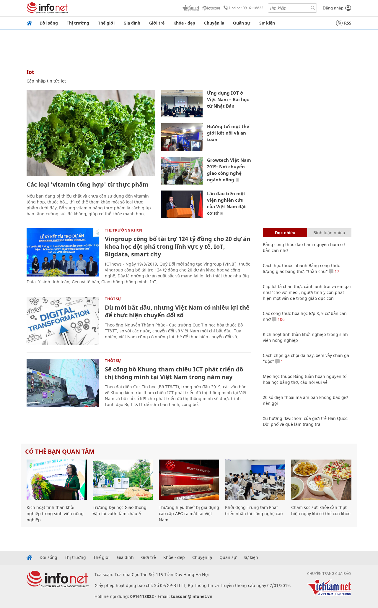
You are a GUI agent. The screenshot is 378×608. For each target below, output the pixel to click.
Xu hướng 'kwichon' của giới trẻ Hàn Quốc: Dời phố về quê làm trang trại (305, 421)
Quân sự (241, 23)
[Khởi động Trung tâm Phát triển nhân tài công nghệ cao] (255, 480)
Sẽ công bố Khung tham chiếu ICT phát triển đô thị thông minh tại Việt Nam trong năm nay (174, 373)
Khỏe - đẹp (184, 23)
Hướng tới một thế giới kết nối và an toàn (228, 132)
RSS (347, 23)
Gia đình (131, 23)
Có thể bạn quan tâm (59, 451)
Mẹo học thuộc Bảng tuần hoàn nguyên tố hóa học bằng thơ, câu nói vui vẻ (304, 379)
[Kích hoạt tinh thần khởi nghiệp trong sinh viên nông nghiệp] (57, 480)
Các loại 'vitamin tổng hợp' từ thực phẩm (88, 184)
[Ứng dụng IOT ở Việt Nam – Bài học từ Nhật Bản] (182, 103)
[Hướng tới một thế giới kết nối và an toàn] (182, 137)
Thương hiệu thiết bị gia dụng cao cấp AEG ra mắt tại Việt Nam (189, 513)
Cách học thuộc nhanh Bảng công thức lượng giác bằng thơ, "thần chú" (301, 268)
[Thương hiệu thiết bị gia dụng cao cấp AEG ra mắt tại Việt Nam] (189, 480)
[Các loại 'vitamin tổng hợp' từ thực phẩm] (91, 133)
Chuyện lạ (214, 23)
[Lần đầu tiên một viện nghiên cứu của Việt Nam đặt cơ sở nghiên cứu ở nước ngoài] (182, 204)
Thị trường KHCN (123, 230)
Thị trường (78, 23)
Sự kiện (267, 23)
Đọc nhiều (285, 232)
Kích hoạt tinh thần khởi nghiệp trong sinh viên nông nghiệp (55, 513)
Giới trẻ (156, 23)
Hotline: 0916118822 (246, 7)
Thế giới (106, 23)
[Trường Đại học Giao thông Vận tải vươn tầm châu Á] (123, 480)
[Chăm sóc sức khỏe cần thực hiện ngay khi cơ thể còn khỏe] (321, 480)
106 (280, 319)
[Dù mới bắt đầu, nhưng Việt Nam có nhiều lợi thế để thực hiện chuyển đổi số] (63, 321)
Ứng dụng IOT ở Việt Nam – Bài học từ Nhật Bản (228, 99)
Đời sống (49, 23)
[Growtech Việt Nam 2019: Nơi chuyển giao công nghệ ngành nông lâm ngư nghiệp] (182, 171)
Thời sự (113, 298)
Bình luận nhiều (329, 232)
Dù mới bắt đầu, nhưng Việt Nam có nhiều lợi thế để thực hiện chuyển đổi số (177, 311)
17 (336, 271)
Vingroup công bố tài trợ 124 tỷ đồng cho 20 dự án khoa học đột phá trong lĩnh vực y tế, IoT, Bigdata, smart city (177, 246)
